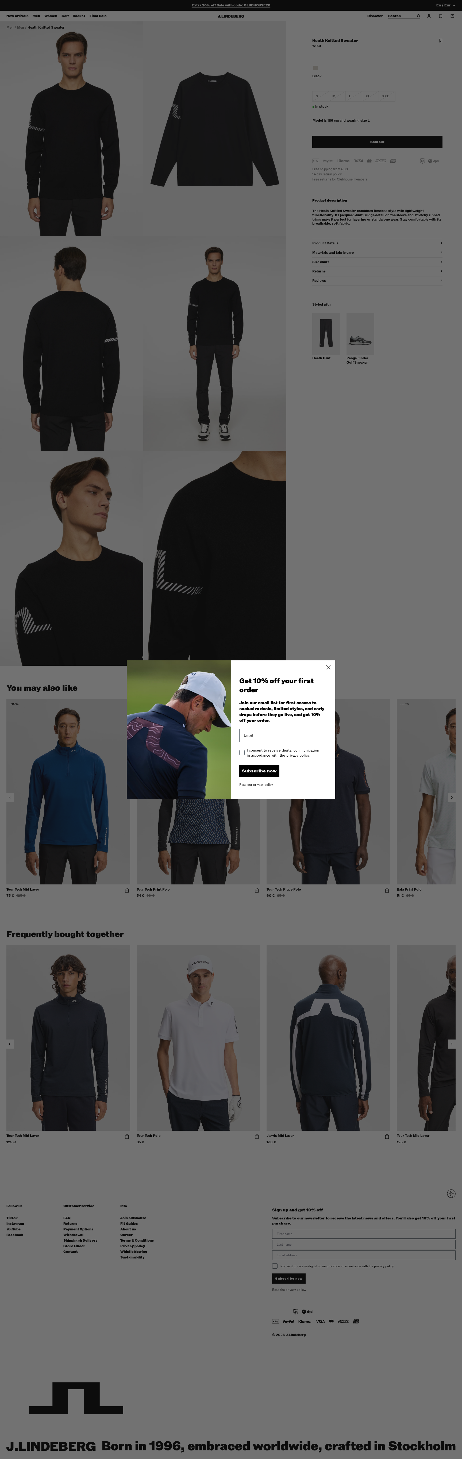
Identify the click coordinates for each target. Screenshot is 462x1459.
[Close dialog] (328, 667)
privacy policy (263, 785)
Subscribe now (259, 771)
